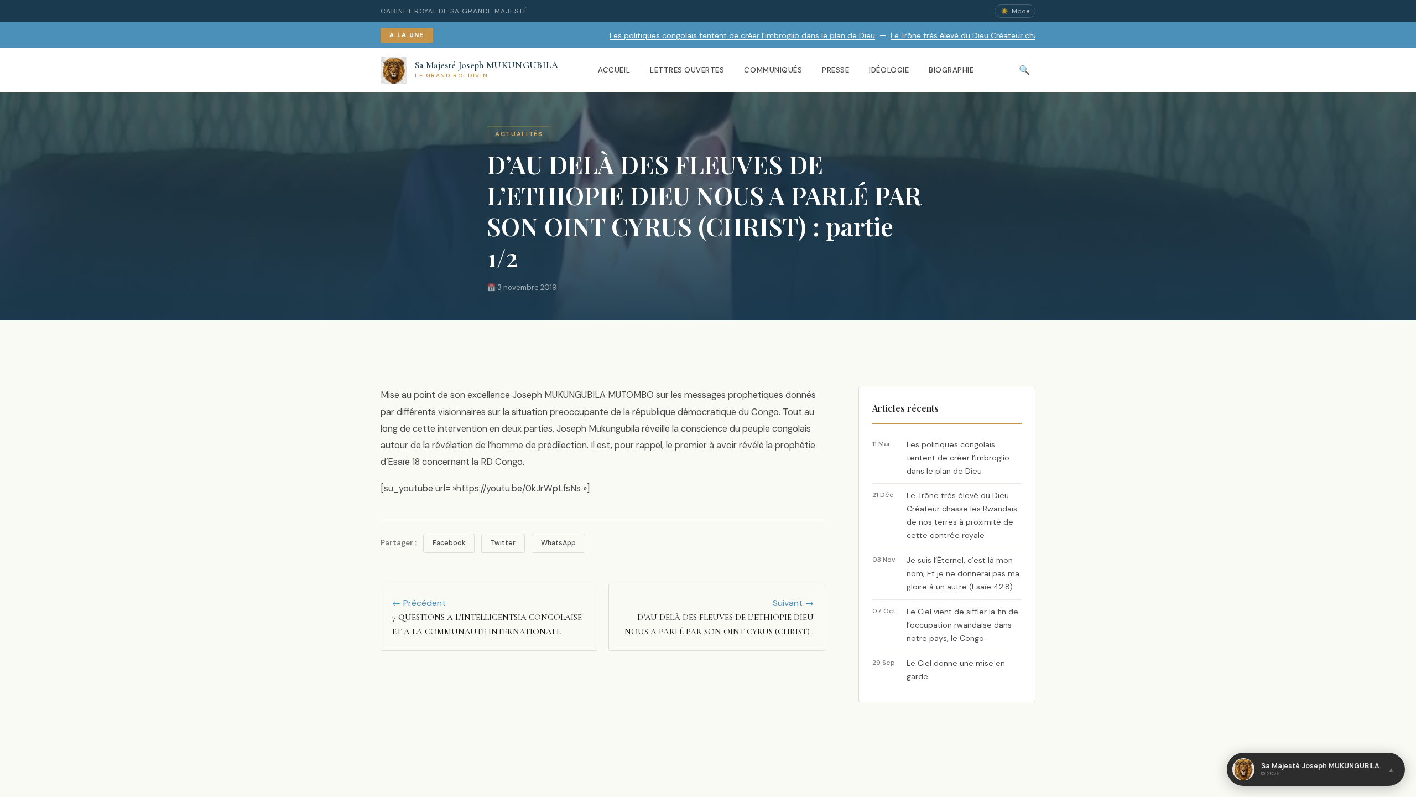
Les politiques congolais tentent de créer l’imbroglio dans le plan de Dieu (686, 35)
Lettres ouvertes (687, 70)
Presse (835, 70)
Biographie (951, 70)
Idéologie (889, 70)
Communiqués (773, 70)
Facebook (449, 543)
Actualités (519, 134)
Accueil (614, 70)
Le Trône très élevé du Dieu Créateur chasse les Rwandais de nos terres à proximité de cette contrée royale (1030, 35)
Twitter (503, 543)
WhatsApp (558, 543)
